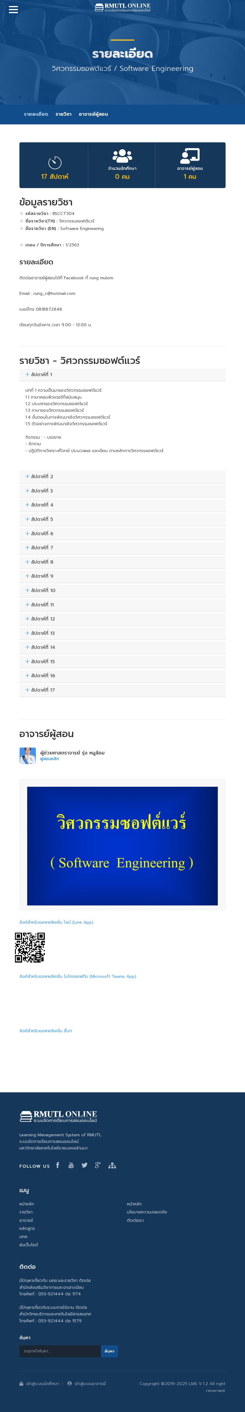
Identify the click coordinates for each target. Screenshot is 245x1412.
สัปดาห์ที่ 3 (42, 491)
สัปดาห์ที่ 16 (43, 676)
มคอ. (23, 1236)
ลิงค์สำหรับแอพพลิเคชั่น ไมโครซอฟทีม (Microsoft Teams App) (77, 976)
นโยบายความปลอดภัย (147, 1212)
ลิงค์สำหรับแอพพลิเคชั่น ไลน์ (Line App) (56, 922)
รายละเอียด (36, 114)
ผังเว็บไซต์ (28, 1245)
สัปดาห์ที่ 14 (43, 647)
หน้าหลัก (26, 1204)
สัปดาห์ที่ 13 (43, 633)
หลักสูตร (27, 1228)
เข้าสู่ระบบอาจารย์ (90, 1383)
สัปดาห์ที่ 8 (42, 562)
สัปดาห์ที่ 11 (42, 605)
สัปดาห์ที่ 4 (42, 505)
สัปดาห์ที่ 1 (41, 375)
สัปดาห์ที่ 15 (43, 662)
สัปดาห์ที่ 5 (42, 519)
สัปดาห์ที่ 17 (43, 690)
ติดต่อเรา (135, 1220)
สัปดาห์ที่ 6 (42, 534)
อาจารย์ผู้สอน (93, 114)
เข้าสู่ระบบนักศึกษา (42, 1383)
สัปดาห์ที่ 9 (42, 576)
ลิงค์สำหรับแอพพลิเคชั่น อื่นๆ (45, 1031)
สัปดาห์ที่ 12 (43, 619)
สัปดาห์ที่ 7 (42, 548)
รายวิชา (63, 114)
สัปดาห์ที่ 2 (42, 477)
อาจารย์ (26, 1220)
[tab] (122, 375)
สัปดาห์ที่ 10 (43, 591)
